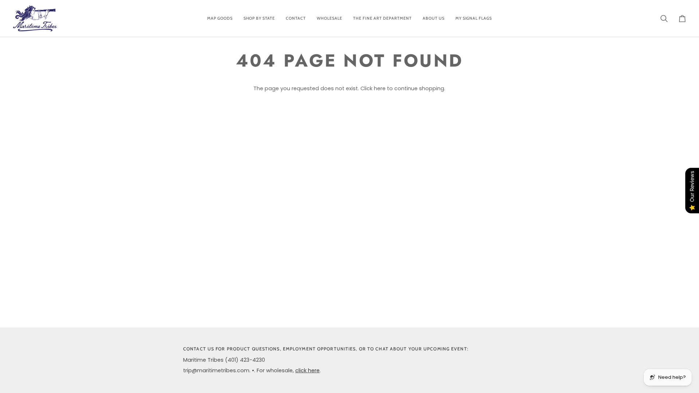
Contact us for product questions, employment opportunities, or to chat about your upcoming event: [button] (326, 349)
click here (307, 370)
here (380, 88)
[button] (220, 18)
